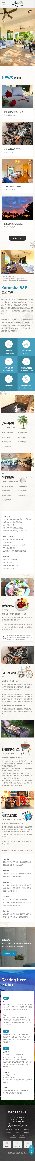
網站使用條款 (17, 1153)
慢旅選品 (8, 1132)
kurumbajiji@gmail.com (20, 1124)
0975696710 (20, 1121)
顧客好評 (26, 1132)
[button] (16, 59)
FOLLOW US (31, 1150)
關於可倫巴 (9, 1129)
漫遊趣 (17, 1132)
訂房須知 (17, 1129)
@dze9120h (21, 1117)
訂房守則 (7, 953)
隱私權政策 (10, 1153)
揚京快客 (16, 1152)
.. (26, 1152)
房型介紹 (26, 1129)
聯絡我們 (13, 1136)
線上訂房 (22, 1136)
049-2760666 (20, 1119)
